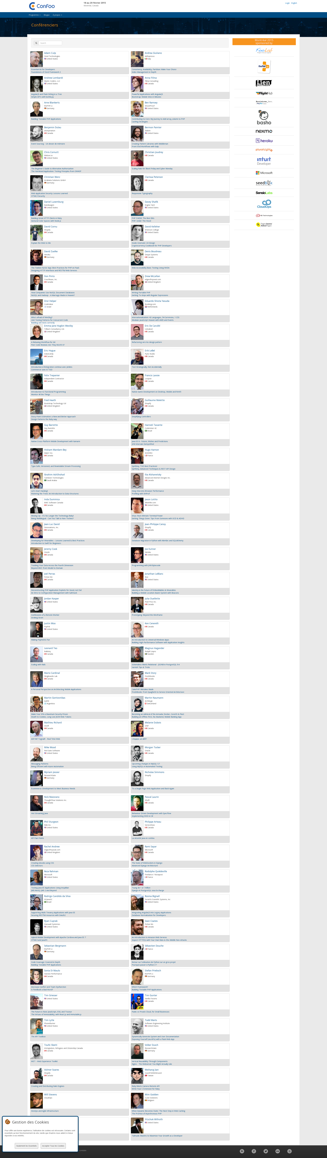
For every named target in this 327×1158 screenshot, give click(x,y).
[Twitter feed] (265, 1152)
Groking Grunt (37, 617)
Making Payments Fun (40, 639)
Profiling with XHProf (141, 493)
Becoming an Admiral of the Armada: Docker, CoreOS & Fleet (158, 714)
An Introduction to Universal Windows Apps (150, 639)
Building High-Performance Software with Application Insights (158, 642)
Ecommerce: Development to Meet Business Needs (53, 788)
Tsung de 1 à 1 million (141, 887)
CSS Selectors (37, 865)
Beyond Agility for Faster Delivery (45, 1135)
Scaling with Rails (38, 664)
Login (287, 3)
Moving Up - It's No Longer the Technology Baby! (52, 515)
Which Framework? (140, 987)
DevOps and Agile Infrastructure (45, 1111)
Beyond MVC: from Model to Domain (47, 568)
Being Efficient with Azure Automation (47, 766)
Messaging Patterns (39, 763)
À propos (57, 15)
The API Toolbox (38, 1036)
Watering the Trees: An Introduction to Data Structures (55, 493)
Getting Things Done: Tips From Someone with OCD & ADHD (158, 518)
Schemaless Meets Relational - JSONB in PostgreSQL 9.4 (155, 664)
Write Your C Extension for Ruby (146, 1088)
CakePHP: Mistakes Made (142, 689)
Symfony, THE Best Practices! (144, 466)
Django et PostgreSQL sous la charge (148, 890)
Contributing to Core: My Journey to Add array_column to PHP (158, 119)
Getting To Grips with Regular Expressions (150, 295)
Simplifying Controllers (141, 416)
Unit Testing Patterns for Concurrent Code (49, 320)
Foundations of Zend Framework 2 (46, 72)
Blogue (47, 15)
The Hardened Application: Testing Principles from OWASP (56, 171)
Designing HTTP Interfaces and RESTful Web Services (54, 270)
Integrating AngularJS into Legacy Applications (151, 912)
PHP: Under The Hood (141, 220)
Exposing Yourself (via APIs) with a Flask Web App (153, 1039)
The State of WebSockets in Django (147, 863)
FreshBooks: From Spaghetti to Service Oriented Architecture (158, 692)
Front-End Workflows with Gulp (145, 146)
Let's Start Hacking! (39, 491)
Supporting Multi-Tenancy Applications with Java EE (53, 912)
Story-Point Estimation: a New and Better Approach (53, 416)
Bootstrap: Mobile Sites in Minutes (146, 96)
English (294, 3)
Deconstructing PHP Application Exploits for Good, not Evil (56, 590)
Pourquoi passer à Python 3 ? (144, 964)
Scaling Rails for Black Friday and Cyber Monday (152, 168)
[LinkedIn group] (242, 1152)
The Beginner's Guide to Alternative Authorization (52, 168)
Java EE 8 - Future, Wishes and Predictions (150, 441)
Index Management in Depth (144, 72)
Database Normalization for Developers (149, 915)
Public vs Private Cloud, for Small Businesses (150, 1011)
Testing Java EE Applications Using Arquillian (50, 887)
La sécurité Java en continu (143, 838)
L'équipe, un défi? (139, 739)
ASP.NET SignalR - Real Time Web (45, 739)
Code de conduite (79, 1150)
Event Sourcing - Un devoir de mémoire (48, 143)
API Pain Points (37, 838)
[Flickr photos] (277, 1152)
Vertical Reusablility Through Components (150, 1061)
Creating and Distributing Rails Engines (47, 1086)
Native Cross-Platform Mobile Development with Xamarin (55, 441)
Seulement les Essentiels (26, 1146)
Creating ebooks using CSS (42, 863)
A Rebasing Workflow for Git (43, 342)
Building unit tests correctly (43, 322)
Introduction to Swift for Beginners (46, 543)
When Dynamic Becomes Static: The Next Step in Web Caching (158, 1111)
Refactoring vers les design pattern (147, 342)
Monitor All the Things (40, 394)
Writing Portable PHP (141, 292)
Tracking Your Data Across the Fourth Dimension (52, 565)
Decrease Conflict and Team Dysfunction (48, 987)
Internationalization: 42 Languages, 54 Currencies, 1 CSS (155, 317)
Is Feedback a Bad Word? (42, 989)
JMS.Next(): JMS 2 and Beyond (44, 890)
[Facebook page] (254, 1152)
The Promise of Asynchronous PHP (147, 1113)
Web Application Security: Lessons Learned (49, 193)
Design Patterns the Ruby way (44, 419)
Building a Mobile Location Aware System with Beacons (155, 592)
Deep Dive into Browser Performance (148, 491)
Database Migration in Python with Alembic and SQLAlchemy (157, 540)
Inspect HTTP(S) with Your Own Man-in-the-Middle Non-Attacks (159, 940)
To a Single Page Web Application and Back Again (153, 788)
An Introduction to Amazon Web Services (149, 937)
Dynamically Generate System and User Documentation (155, 1036)
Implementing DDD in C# (142, 816)
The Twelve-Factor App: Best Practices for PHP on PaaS (55, 267)
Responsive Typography (142, 193)
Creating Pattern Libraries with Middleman (150, 143)
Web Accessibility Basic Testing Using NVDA (150, 267)
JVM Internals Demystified (143, 444)
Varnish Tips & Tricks (141, 667)
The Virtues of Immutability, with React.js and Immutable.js (56, 1014)
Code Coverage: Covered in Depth (45, 962)
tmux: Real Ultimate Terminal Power (147, 515)
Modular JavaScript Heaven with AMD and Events (153, 320)
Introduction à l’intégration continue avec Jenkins (51, 367)
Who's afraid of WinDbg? (41, 317)
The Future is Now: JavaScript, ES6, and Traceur (51, 1011)
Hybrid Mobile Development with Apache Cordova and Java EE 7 (58, 937)
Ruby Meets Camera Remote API (146, 1086)
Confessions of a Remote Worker (45, 615)
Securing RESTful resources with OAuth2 (48, 915)
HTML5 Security (38, 196)
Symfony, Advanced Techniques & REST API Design (153, 468)
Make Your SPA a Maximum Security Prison (49, 714)
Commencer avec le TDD (41, 369)
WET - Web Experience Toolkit (44, 1061)
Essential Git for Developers (43, 69)
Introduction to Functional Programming (48, 391)
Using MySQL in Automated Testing (147, 766)
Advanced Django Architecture (145, 865)
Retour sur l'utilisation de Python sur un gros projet (154, 962)
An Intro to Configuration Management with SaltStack (54, 592)
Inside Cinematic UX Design (143, 243)
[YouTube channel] (289, 1152)
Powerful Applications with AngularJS (147, 94)
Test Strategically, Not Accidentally (147, 367)
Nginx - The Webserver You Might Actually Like (152, 1064)
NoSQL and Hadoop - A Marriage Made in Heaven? (53, 295)
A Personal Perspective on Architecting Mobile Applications (56, 689)
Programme (34, 15)
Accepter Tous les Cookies (53, 1146)
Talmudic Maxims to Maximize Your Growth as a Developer (157, 1135)
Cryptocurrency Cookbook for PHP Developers (152, 245)
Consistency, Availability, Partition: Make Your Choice (154, 69)
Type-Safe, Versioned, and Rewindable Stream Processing (56, 466)
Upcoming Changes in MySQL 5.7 (146, 763)
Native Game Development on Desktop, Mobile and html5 (156, 391)
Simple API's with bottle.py (42, 96)
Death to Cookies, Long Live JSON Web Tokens (51, 716)
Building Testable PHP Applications (46, 119)
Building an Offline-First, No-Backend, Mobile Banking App (157, 716)
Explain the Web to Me (41, 243)
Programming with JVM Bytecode (146, 565)
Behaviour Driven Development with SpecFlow (151, 813)
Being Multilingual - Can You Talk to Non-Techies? (52, 518)
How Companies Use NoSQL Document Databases (53, 292)
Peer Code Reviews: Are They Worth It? (48, 344)
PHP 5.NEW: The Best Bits (143, 218)
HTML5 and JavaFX (39, 940)
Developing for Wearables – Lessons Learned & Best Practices (58, 540)
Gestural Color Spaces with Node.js (46, 220)
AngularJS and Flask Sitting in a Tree (46, 94)
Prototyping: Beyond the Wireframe (147, 615)
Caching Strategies (140, 121)
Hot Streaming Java (39, 813)
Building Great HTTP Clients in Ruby (46, 218)
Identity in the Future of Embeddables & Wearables (154, 590)
